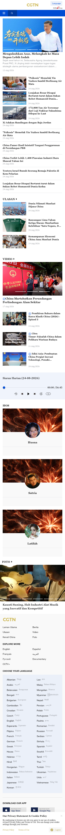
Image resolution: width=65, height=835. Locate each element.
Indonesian (19, 771)
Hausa (13, 751)
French (14, 735)
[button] (8, 49)
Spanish (44, 746)
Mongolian (46, 689)
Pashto (43, 720)
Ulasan (6, 632)
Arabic (13, 684)
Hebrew (14, 756)
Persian (44, 705)
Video (35, 632)
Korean (14, 787)
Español (36, 649)
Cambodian (14, 705)
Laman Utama (10, 627)
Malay (46, 684)
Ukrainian (46, 771)
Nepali (43, 700)
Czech (13, 715)
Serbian (44, 735)
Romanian (46, 725)
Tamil (42, 756)
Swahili (45, 751)
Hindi (12, 761)
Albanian (14, 679)
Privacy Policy (8, 830)
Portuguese (47, 715)
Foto (34, 637)
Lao (41, 679)
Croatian (15, 710)
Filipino (14, 730)
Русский (7, 659)
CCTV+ (6, 664)
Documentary (39, 659)
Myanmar (47, 694)
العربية (35, 654)
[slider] (4, 387)
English (6, 649)
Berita (35, 627)
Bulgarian (16, 700)
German (15, 741)
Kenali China (9, 637)
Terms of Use (23, 830)
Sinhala (43, 741)
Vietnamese (47, 782)
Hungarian (15, 766)
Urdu (41, 777)
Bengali (13, 694)
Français (7, 654)
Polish (43, 710)
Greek (14, 746)
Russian (45, 730)
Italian (13, 777)
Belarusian (17, 689)
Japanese (15, 782)
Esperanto (16, 725)
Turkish (43, 766)
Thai (41, 761)
